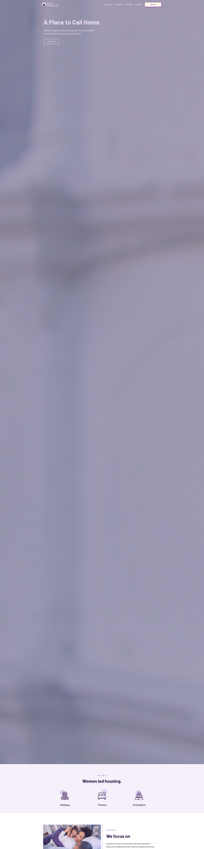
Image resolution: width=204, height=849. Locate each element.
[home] (50, 4)
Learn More (51, 41)
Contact (138, 4)
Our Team (128, 4)
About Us (108, 4)
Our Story (118, 4)
